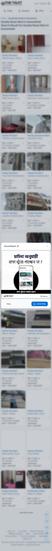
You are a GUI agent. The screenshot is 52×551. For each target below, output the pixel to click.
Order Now (41, 304)
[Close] (47, 246)
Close (8, 304)
